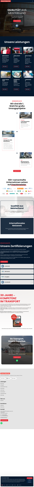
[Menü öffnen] (33, 1)
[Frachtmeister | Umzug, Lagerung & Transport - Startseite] (5, 1)
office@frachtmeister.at (3, 417)
